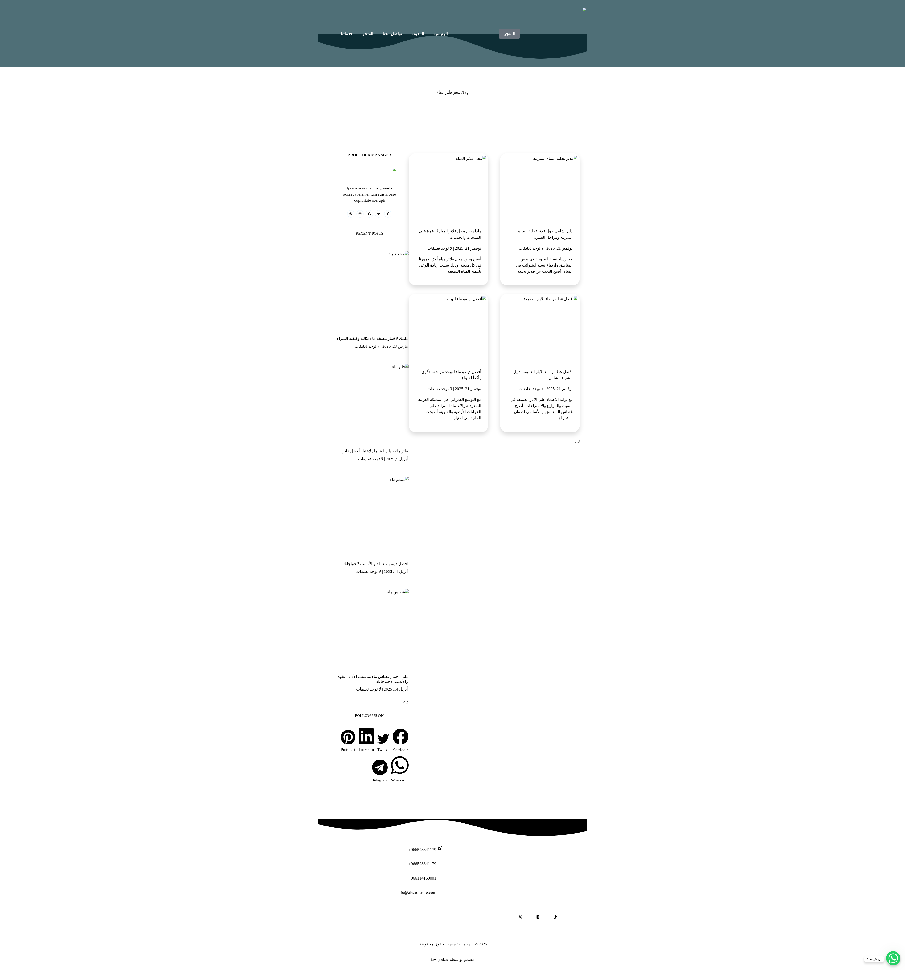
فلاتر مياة (406, 922)
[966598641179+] (440, 847)
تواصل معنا (392, 33)
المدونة (417, 33)
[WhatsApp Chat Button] (893, 958)
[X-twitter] (520, 917)
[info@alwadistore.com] (440, 890)
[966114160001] (440, 876)
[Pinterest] (350, 214)
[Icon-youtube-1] (546, 917)
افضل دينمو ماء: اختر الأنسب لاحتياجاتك (375, 564)
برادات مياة (385, 911)
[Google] (369, 214)
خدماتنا (347, 33)
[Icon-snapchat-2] (529, 917)
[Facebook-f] (387, 214)
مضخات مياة (377, 922)
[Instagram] (360, 214)
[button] (400, 740)
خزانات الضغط (436, 922)
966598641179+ (422, 849)
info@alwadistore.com (416, 892)
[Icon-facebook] (564, 917)
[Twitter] (378, 214)
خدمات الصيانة (352, 911)
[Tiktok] (555, 917)
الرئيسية (440, 33)
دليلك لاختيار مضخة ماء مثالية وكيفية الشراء (372, 338)
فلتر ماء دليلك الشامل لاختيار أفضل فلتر (375, 451)
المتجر (367, 33)
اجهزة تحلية (414, 911)
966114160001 (423, 878)
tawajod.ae (440, 959)
